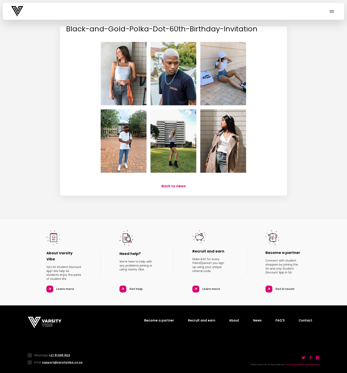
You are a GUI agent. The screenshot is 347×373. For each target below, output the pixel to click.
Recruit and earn (201, 320)
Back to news (173, 186)
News (257, 320)
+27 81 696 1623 (59, 355)
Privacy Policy (312, 364)
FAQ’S (280, 320)
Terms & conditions (295, 364)
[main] (173, 107)
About (234, 320)
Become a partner (159, 320)
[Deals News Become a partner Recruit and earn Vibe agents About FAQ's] (331, 11)
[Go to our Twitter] (303, 357)
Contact (305, 320)
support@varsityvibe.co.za (62, 362)
